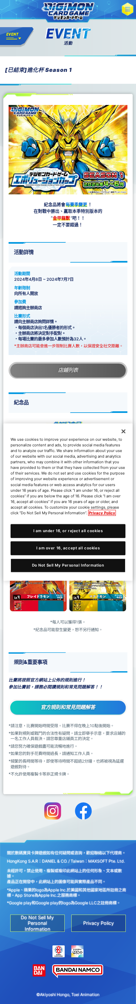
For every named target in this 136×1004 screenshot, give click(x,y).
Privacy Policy (102, 512)
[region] (67, 502)
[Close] (123, 431)
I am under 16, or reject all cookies (68, 530)
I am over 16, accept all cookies (68, 547)
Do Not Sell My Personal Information (68, 565)
